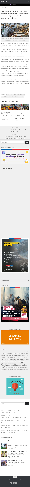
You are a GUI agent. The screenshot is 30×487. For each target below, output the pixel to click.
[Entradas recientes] (8, 440)
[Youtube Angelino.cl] (16, 483)
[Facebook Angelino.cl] (14, 483)
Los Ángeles (4, 7)
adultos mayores (11, 351)
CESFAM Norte (22, 353)
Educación (12, 361)
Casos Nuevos (3, 353)
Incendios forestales (11, 363)
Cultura (2, 359)
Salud (19, 369)
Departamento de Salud (16, 359)
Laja (19, 363)
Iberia (6, 363)
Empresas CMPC (19, 361)
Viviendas (21, 96)
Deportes (23, 359)
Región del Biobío (5, 96)
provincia (25, 367)
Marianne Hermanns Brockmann (19, 94)
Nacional (17, 367)
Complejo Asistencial (15, 355)
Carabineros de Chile (18, 351)
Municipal (21, 460)
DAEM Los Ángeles (8, 359)
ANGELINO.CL (4, 2)
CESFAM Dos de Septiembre (14, 353)
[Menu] (28, 2)
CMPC (9, 355)
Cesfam (8, 353)
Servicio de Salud (6, 371)
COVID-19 (24, 357)
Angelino (5, 21)
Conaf (8, 357)
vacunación (25, 371)
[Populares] (22, 440)
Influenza (16, 363)
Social (26, 451)
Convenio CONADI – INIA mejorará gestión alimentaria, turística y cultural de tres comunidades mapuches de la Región (21, 115)
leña (11, 94)
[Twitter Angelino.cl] (11, 483)
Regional (3, 369)
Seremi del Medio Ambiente (13, 96)
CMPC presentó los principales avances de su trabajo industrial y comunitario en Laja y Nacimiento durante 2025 (17, 455)
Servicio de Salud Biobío (15, 371)
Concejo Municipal (12, 357)
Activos (2, 351)
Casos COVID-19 (25, 351)
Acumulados (6, 351)
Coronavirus (18, 357)
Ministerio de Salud (11, 365)
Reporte (15, 369)
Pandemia (21, 367)
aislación (7, 94)
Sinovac (22, 371)
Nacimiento (12, 367)
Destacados (14, 443)
